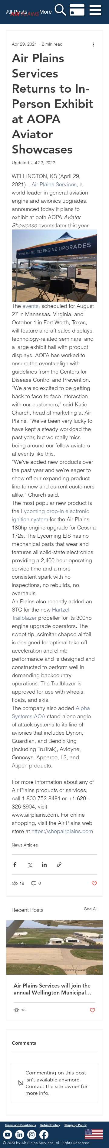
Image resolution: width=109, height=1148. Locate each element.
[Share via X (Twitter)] (29, 864)
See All (90, 909)
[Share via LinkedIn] (44, 864)
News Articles (25, 845)
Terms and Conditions (20, 1125)
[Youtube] (7, 1134)
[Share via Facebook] (15, 864)
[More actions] (93, 44)
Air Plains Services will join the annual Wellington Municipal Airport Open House (52, 989)
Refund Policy (50, 1125)
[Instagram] (31, 1134)
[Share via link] (59, 864)
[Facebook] (43, 1134)
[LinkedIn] (19, 1134)
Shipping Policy (75, 1125)
